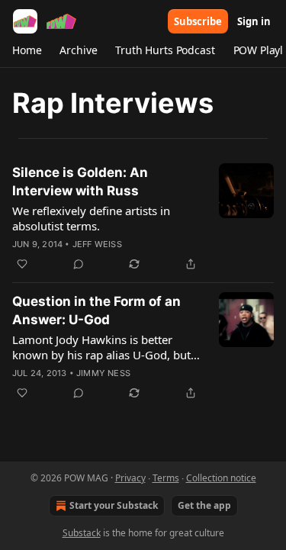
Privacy (130, 477)
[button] (26, 50)
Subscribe (198, 21)
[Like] (22, 264)
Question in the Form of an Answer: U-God (96, 310)
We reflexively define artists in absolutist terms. (91, 218)
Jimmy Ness (103, 373)
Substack (82, 532)
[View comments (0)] (78, 264)
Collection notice (221, 477)
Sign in (254, 21)
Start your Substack (113, 505)
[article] (143, 218)
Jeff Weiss (97, 244)
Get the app (204, 505)
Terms (166, 477)
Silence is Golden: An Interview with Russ (80, 181)
